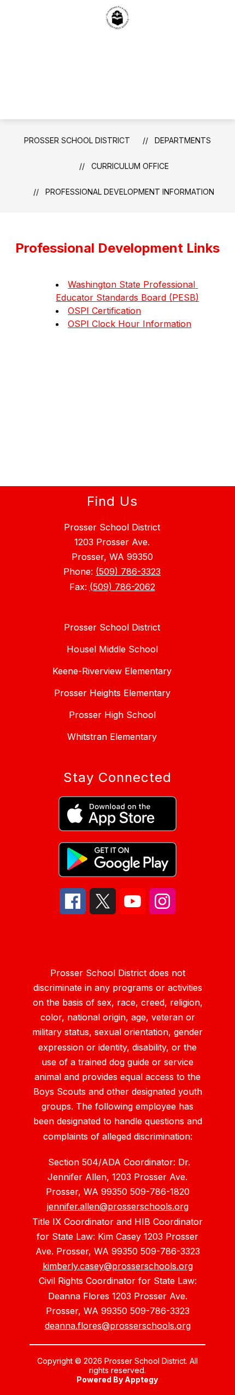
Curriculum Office (130, 166)
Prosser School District (77, 140)
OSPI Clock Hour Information (129, 323)
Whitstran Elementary (112, 736)
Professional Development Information (129, 191)
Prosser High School (112, 714)
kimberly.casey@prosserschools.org (118, 1265)
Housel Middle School (112, 649)
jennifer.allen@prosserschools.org (118, 1206)
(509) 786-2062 (122, 586)
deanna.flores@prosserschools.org (118, 1325)
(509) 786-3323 (128, 571)
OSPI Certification (104, 310)
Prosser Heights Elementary (112, 692)
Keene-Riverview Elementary (112, 671)
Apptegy (141, 1379)
